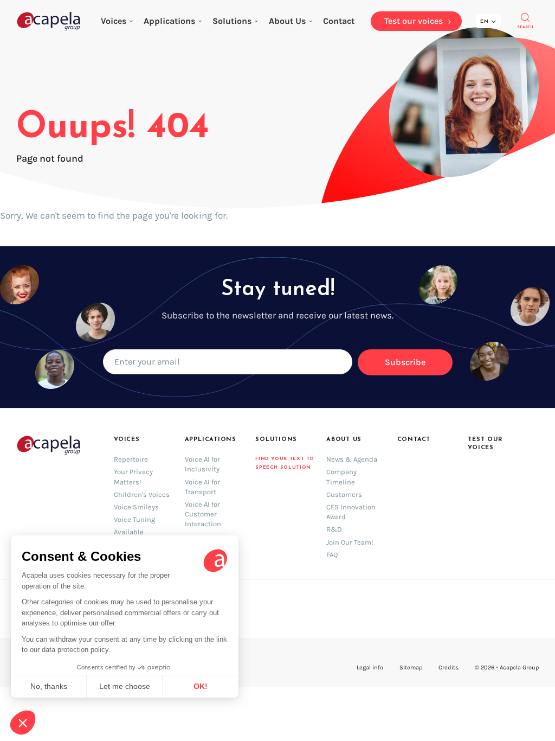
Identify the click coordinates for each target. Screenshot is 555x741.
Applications (169, 21)
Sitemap (410, 667)
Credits (448, 667)
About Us (287, 21)
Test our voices (485, 444)
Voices (113, 21)
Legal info (370, 667)
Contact (413, 440)
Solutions (231, 21)
